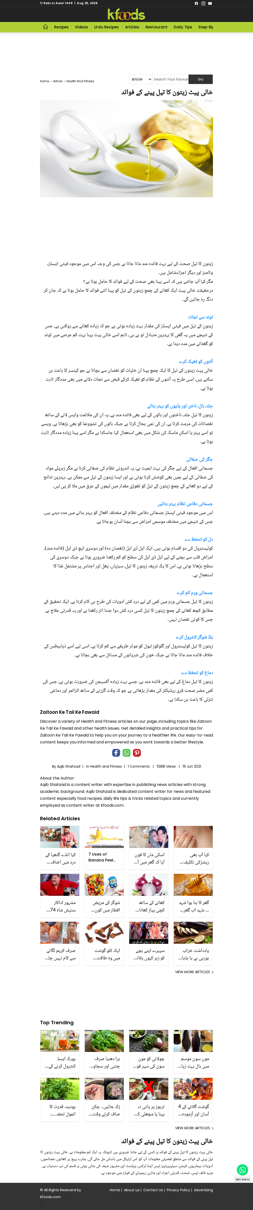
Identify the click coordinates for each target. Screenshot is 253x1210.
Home (115, 1190)
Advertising (203, 1190)
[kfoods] (126, 14)
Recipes (61, 27)
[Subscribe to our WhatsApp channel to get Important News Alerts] (242, 1169)
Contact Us (153, 1190)
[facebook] (196, 3)
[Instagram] (203, 3)
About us (131, 1190)
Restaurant (157, 27)
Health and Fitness (106, 766)
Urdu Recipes (106, 27)
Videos (81, 27)
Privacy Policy (178, 1190)
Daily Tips (183, 27)
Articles (132, 27)
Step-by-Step (211, 27)
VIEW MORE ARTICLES (192, 971)
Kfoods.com (50, 1196)
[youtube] (210, 3)
